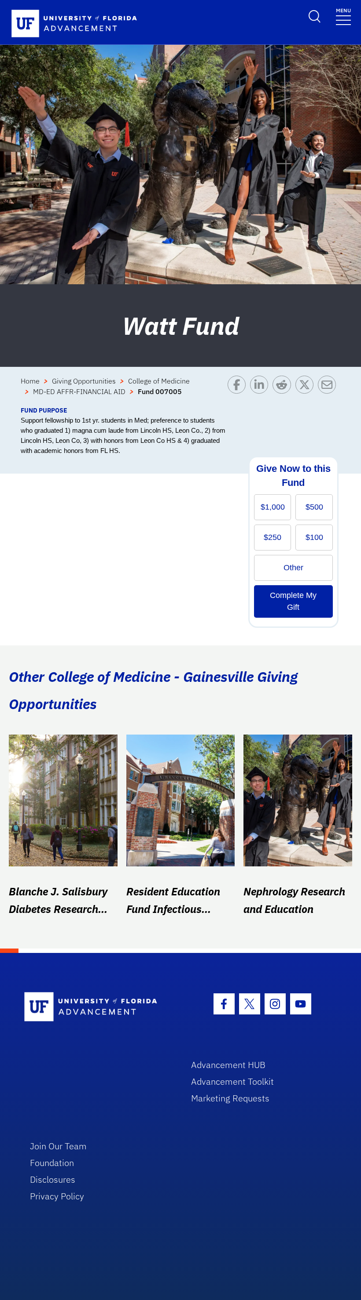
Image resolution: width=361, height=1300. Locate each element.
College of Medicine (159, 381)
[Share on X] (306, 391)
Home (30, 381)
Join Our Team (58, 1146)
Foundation (52, 1163)
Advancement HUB (228, 1065)
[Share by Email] (329, 391)
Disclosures (52, 1179)
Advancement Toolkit (232, 1081)
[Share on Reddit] (284, 391)
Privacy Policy (57, 1196)
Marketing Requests (230, 1098)
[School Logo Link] (97, 1007)
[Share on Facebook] (239, 391)
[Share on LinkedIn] (261, 391)
